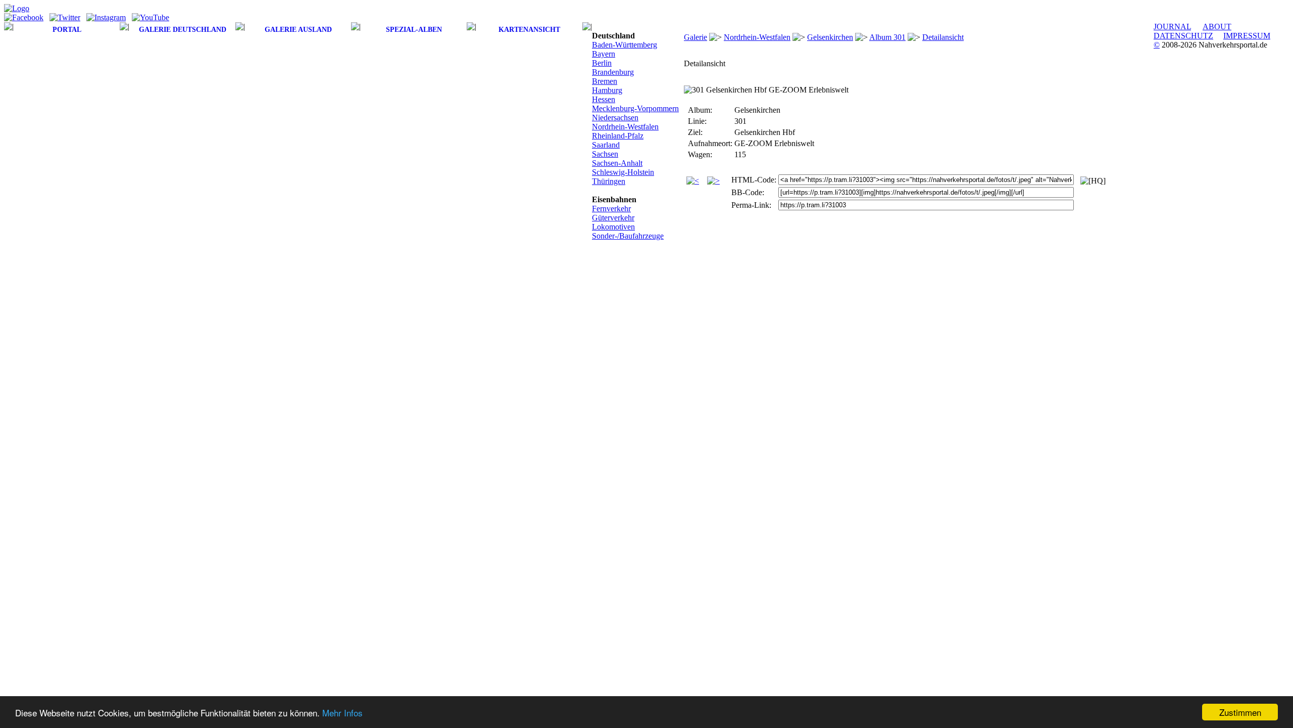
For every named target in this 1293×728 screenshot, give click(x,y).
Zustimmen (1240, 712)
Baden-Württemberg (624, 44)
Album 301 (887, 37)
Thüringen (608, 181)
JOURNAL (1172, 26)
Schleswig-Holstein (623, 172)
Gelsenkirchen (830, 37)
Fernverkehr (611, 208)
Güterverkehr (613, 217)
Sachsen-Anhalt (617, 163)
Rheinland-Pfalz (617, 135)
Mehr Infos (342, 712)
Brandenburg (613, 72)
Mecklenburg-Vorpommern (635, 108)
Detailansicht (943, 37)
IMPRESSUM (1246, 35)
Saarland (606, 145)
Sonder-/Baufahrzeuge (628, 236)
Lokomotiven (613, 226)
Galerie (695, 37)
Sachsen (605, 154)
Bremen (604, 81)
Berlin (602, 63)
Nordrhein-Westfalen (625, 126)
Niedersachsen (615, 117)
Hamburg (607, 90)
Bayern (603, 54)
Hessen (603, 99)
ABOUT (1217, 26)
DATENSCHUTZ (1183, 35)
